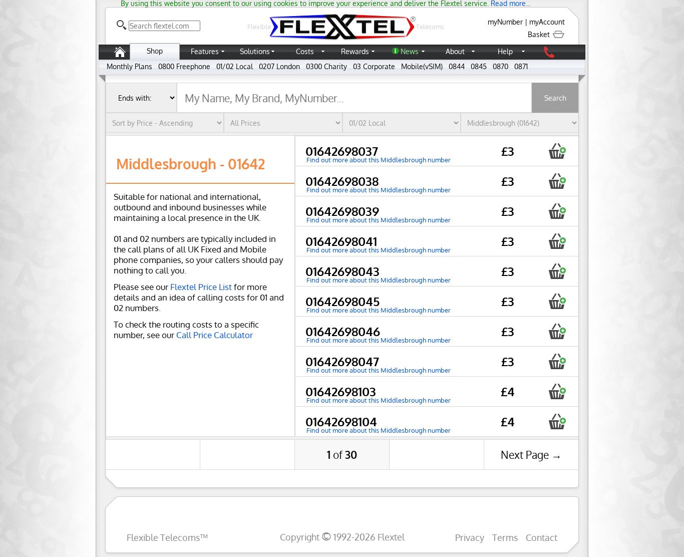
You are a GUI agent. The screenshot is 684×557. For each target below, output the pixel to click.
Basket (540, 34)
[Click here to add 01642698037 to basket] (557, 151)
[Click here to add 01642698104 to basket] (557, 421)
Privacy (469, 537)
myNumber (505, 22)
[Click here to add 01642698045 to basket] (557, 301)
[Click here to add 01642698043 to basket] (557, 271)
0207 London (279, 66)
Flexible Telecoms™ (167, 537)
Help (505, 51)
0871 (521, 66)
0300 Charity (326, 66)
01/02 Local (234, 66)
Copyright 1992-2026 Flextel (342, 536)
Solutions (255, 51)
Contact (541, 537)
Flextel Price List (201, 287)
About (455, 51)
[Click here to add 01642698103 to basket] (557, 391)
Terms (505, 537)
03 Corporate (374, 66)
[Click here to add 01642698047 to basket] (557, 361)
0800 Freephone (184, 66)
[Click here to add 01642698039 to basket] (557, 211)
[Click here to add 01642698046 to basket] (557, 331)
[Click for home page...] (342, 40)
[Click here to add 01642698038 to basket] (557, 181)
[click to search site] (122, 25)
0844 (457, 66)
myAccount (547, 22)
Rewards (355, 51)
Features (205, 51)
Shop (155, 51)
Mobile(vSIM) (422, 66)
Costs (305, 51)
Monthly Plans (129, 66)
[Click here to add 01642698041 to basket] (557, 241)
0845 (479, 66)
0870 (500, 66)
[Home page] (120, 57)
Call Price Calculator (214, 335)
